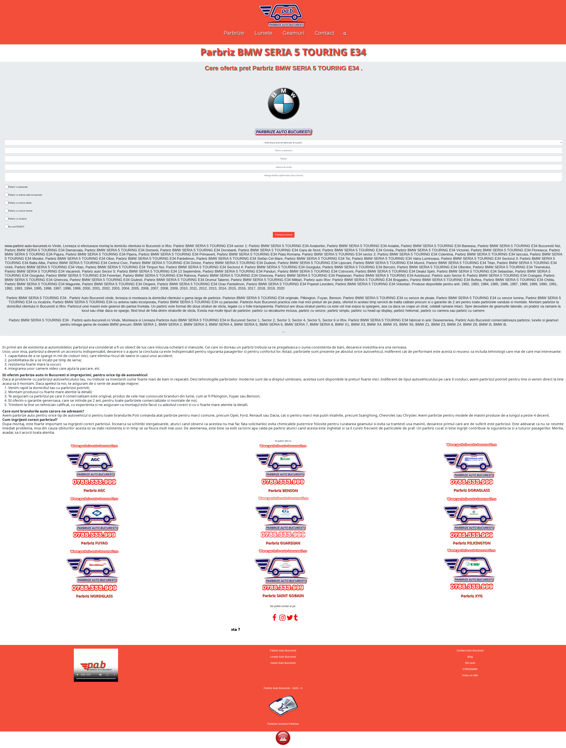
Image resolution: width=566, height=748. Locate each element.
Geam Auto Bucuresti (283, 662)
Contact (325, 33)
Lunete (263, 33)
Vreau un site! (470, 675)
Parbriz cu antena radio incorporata (25, 195)
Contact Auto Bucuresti (470, 650)
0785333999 (470, 669)
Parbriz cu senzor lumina (20, 210)
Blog (470, 656)
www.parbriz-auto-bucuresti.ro (28, 246)
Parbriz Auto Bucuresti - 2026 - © (283, 688)
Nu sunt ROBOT (16, 226)
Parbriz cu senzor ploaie (20, 203)
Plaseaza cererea (283, 234)
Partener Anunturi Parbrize (283, 723)
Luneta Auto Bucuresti (283, 656)
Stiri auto (470, 662)
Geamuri (294, 33)
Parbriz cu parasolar (18, 187)
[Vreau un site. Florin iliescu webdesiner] (283, 629)
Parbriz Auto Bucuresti (283, 650)
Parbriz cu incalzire (17, 218)
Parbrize (234, 33)
